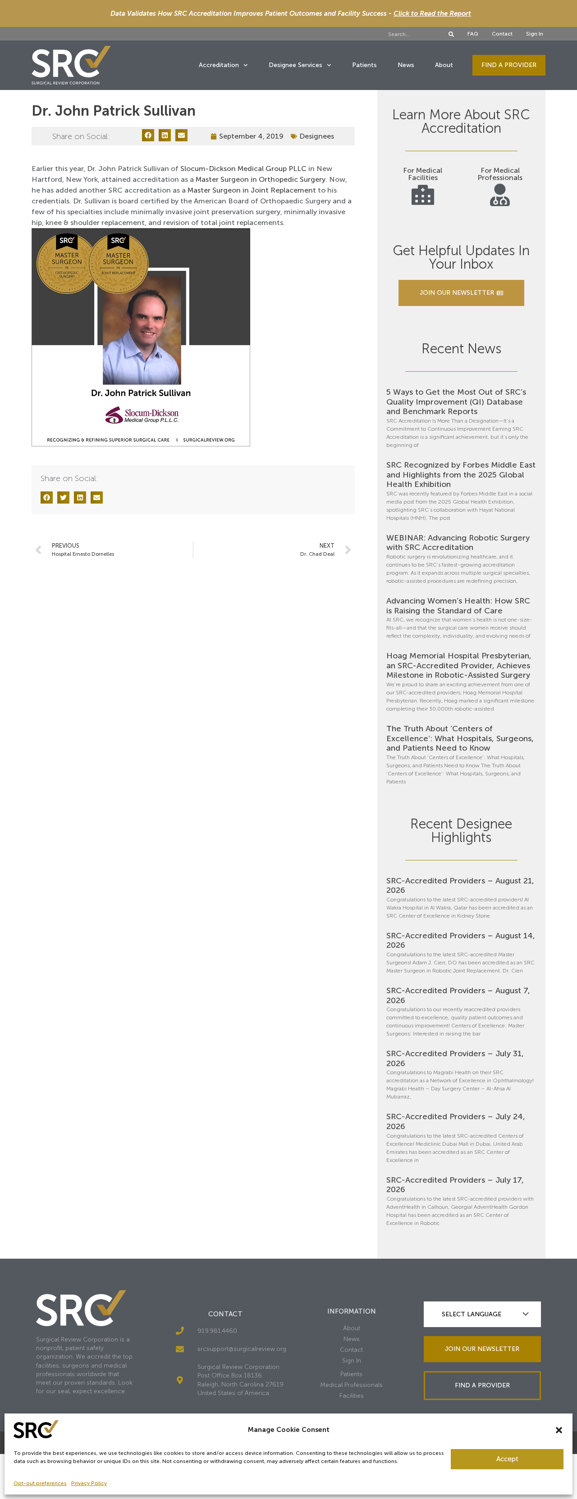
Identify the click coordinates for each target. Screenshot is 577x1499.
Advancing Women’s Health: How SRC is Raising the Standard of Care (458, 606)
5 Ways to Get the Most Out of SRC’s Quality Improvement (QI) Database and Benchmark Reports (456, 401)
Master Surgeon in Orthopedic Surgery (260, 179)
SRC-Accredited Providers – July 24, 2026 (455, 1121)
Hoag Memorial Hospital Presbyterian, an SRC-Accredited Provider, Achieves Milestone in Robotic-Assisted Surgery (458, 665)
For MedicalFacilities (422, 174)
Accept (507, 1459)
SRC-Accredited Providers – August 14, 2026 (460, 940)
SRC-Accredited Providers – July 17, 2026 (455, 1185)
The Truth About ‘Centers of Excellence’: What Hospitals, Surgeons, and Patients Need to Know (460, 738)
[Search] (451, 34)
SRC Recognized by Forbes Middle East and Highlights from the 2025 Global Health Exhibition (461, 474)
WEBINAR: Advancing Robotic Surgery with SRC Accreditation (458, 543)
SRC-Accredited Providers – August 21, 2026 (460, 886)
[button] (558, 1430)
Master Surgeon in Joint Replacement (252, 190)
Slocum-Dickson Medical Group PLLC (243, 168)
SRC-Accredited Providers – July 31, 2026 (455, 1058)
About (444, 65)
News (406, 65)
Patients (364, 65)
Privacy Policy (89, 1483)
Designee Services (295, 65)
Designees (316, 136)
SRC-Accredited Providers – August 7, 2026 (458, 995)
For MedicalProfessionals (499, 174)
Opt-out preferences (40, 1483)
